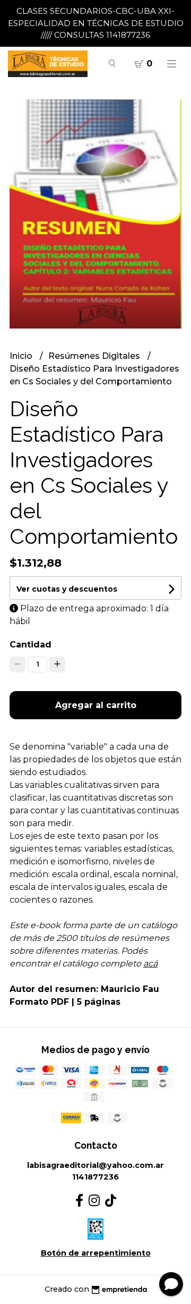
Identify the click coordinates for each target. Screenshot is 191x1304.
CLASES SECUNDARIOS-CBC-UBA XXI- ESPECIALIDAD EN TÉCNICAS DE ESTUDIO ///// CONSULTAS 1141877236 (96, 23)
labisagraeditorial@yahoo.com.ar (95, 1165)
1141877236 (95, 1177)
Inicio (22, 356)
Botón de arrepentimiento (96, 1253)
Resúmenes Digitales (95, 356)
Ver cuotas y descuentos (66, 589)
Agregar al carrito (95, 705)
